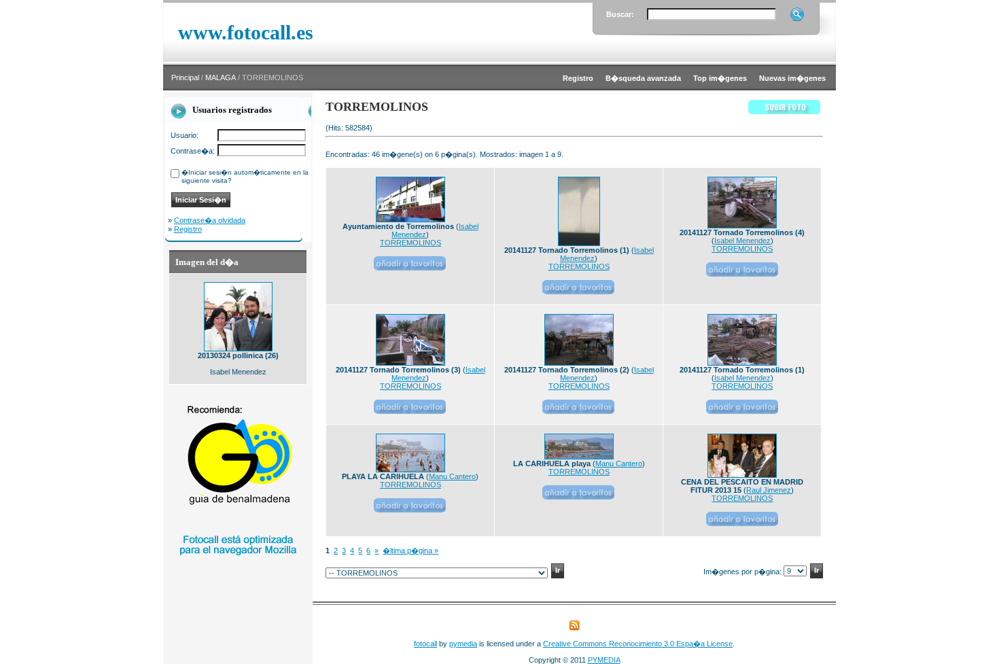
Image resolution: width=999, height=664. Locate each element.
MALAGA (220, 77)
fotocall (425, 644)
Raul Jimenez (768, 490)
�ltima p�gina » (410, 550)
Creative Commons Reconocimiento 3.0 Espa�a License (638, 644)
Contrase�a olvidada (209, 220)
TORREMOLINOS (410, 243)
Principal (185, 77)
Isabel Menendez (742, 241)
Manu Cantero (452, 476)
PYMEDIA (604, 660)
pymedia (463, 644)
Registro (188, 229)
